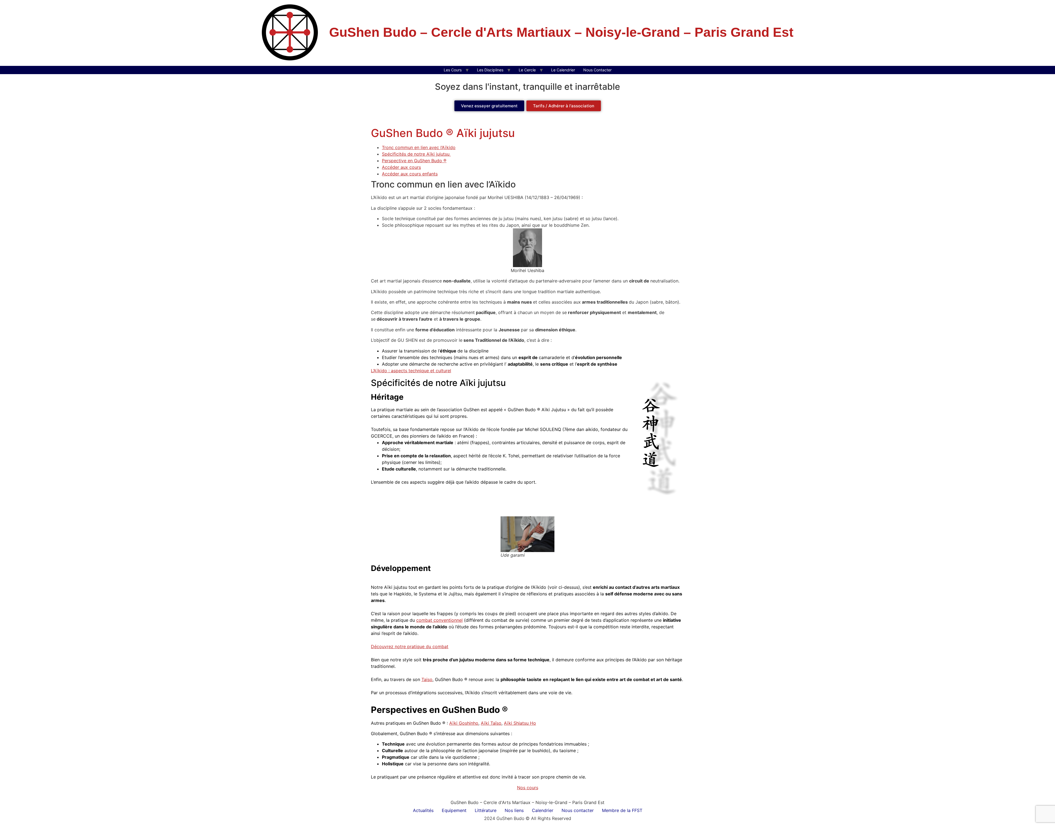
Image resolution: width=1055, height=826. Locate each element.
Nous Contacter (597, 70)
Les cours (453, 70)
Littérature (485, 810)
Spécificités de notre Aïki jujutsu (416, 154)
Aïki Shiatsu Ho (520, 723)
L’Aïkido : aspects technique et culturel (411, 370)
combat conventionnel (439, 620)
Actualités (423, 810)
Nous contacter (578, 810)
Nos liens (514, 810)
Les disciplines (490, 70)
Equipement (454, 810)
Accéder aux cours (401, 167)
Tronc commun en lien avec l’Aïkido (419, 147)
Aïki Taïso (491, 723)
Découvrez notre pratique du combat (409, 646)
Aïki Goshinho (463, 723)
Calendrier (542, 810)
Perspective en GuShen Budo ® (414, 160)
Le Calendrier (563, 70)
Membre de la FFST (622, 810)
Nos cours (527, 787)
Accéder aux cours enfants (410, 174)
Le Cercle (527, 70)
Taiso (426, 679)
